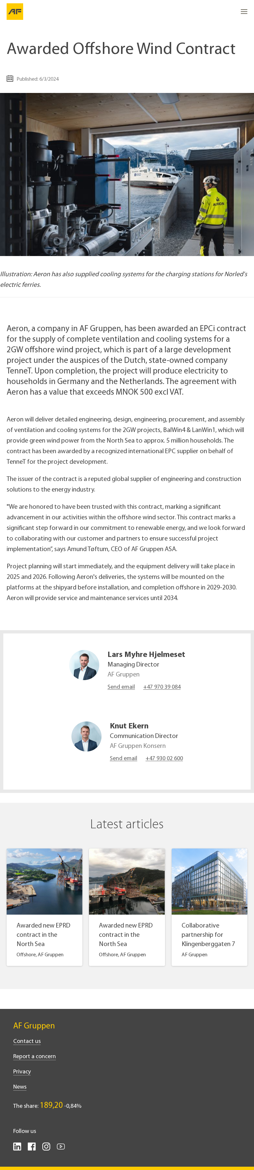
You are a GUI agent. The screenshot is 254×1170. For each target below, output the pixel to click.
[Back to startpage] (15, 11)
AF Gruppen (34, 1026)
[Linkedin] (17, 1149)
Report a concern (34, 1057)
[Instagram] (46, 1149)
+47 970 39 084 (162, 687)
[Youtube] (61, 1149)
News (19, 1087)
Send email (121, 687)
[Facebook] (32, 1149)
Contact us (27, 1042)
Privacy (22, 1072)
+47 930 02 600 (164, 759)
